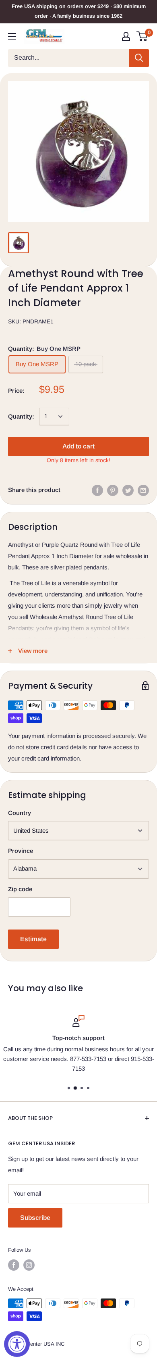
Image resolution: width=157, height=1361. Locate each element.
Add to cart (78, 446)
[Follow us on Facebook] (13, 1265)
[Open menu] (12, 36)
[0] (142, 36)
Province (20, 850)
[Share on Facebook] (97, 490)
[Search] (139, 58)
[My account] (126, 36)
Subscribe (35, 1217)
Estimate (33, 939)
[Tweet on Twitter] (128, 490)
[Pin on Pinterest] (112, 490)
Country (19, 812)
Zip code (20, 889)
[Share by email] (143, 490)
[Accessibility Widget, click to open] (17, 1344)
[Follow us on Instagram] (29, 1265)
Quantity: (21, 416)
